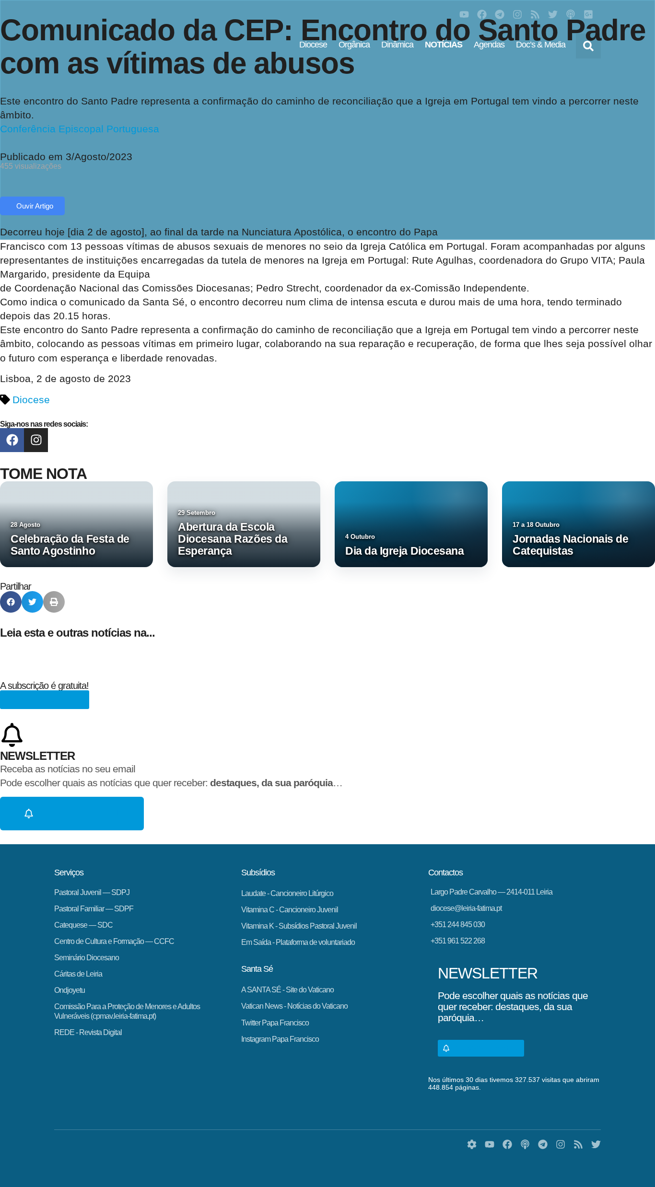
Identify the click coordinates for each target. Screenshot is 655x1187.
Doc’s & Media (540, 44)
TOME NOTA (43, 473)
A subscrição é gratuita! (44, 685)
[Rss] (535, 14)
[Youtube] (464, 14)
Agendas (489, 44)
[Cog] (472, 1144)
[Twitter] (553, 14)
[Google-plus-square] (588, 14)
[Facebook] (482, 14)
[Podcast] (570, 14)
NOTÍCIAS (443, 44)
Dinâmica (397, 44)
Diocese (313, 44)
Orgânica (354, 44)
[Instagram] (517, 14)
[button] (588, 46)
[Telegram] (499, 14)
